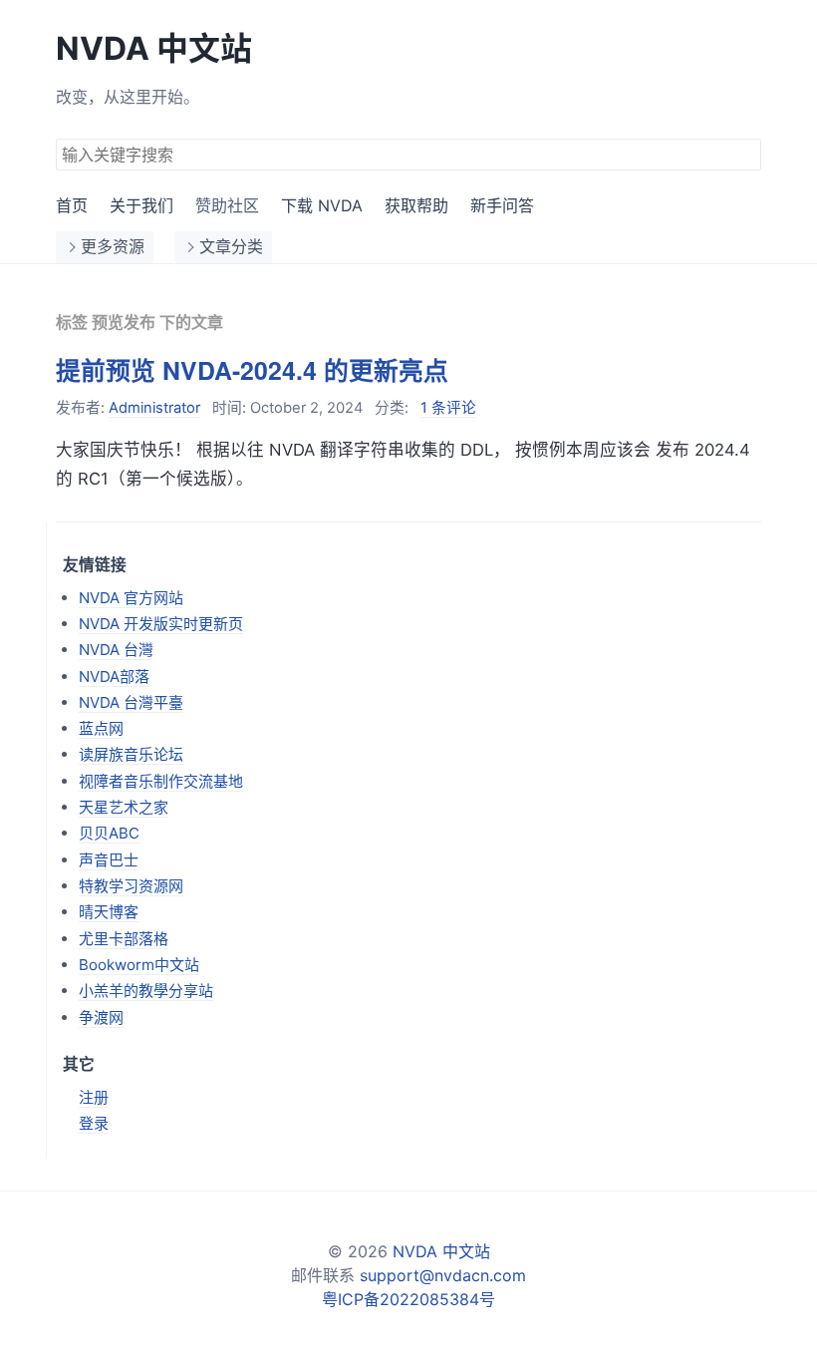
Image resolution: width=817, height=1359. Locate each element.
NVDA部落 (114, 676)
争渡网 (101, 1017)
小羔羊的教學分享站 (146, 990)
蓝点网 (101, 728)
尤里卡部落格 (123, 938)
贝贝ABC (109, 833)
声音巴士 (108, 859)
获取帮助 (416, 205)
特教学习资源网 (131, 885)
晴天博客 (108, 911)
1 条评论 (448, 408)
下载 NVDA (322, 205)
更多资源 (112, 246)
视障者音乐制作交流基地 (161, 781)
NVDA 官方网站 (131, 597)
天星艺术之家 (123, 807)
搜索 (745, 153)
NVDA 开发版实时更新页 (161, 623)
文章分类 (231, 246)
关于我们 (141, 205)
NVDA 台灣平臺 (131, 702)
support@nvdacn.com (443, 1275)
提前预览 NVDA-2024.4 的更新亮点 (252, 370)
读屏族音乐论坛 (131, 754)
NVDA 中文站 (154, 48)
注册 (94, 1097)
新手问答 (502, 205)
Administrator (154, 408)
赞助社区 (227, 205)
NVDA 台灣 (116, 649)
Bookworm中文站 (139, 964)
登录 (94, 1123)
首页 (72, 205)
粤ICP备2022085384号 (408, 1299)
